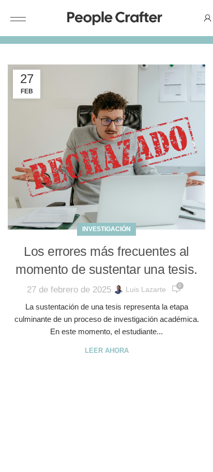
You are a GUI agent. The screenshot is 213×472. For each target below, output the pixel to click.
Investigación (106, 229)
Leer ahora (107, 350)
